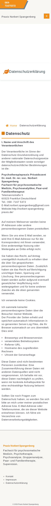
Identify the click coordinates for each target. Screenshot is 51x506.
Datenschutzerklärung (16, 483)
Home (13, 125)
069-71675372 (10, 4)
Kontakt (9, 476)
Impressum (11, 480)
